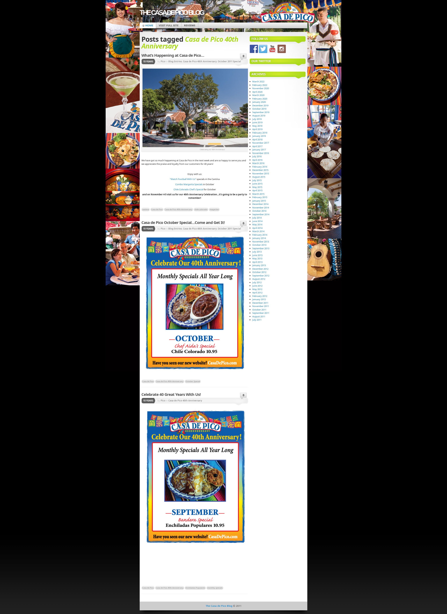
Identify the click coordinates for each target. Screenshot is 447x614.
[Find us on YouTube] (272, 49)
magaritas (214, 209)
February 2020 (259, 98)
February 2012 (259, 296)
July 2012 (257, 282)
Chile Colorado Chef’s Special (188, 189)
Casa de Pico (157, 209)
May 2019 (257, 125)
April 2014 (257, 228)
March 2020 (258, 95)
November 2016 (260, 153)
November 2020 (260, 88)
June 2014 (257, 221)
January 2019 (259, 136)
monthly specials (214, 587)
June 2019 (257, 122)
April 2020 (257, 91)
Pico (163, 61)
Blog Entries (175, 61)
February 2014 (259, 234)
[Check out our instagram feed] (281, 49)
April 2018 (257, 139)
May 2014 (257, 224)
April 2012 (257, 292)
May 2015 (257, 187)
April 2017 (257, 146)
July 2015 (257, 180)
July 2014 (257, 217)
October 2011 (259, 309)
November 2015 (260, 173)
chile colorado (201, 209)
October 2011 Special (229, 61)
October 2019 (259, 108)
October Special (193, 381)
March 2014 (258, 231)
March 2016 (258, 163)
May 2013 (257, 258)
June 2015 (257, 183)
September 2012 (260, 275)
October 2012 (259, 272)
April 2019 (257, 129)
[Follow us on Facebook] (254, 49)
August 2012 (258, 278)
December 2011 (260, 302)
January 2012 (259, 299)
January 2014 (259, 238)
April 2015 (257, 190)
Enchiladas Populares (195, 587)
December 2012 (260, 268)
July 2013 (257, 251)
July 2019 (257, 119)
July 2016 (257, 156)
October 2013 (259, 244)
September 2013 (260, 248)
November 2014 (260, 207)
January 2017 (259, 149)
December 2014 (260, 204)
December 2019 (260, 105)
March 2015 (258, 193)
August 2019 (258, 115)
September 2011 (260, 313)
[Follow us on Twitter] (263, 49)
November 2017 (260, 142)
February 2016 (259, 166)
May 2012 (257, 289)
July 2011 (257, 319)
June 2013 (257, 255)
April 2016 (257, 159)
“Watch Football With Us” (183, 179)
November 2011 (260, 306)
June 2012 (257, 285)
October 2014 (259, 210)
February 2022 (259, 85)
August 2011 (258, 316)
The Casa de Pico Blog (172, 12)
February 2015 (259, 197)
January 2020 (259, 101)
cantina (145, 209)
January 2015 (259, 200)
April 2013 (257, 262)
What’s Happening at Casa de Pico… (172, 55)
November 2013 (260, 241)
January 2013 (259, 265)
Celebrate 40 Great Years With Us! (171, 394)
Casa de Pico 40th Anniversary (200, 61)
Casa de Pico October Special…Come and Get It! (183, 222)
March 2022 (258, 81)
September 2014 (260, 214)
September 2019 (260, 112)
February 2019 (259, 132)
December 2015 (260, 170)
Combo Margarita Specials (189, 184)
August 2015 (258, 176)
